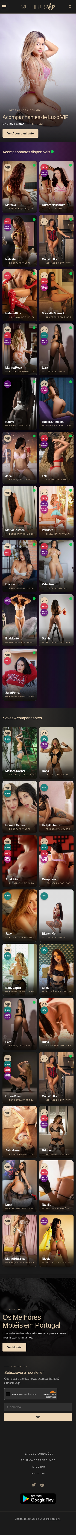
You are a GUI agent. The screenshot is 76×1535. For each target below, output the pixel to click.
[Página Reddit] (42, 1485)
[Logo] (38, 6)
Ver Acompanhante (20, 133)
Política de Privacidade (38, 1460)
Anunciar (38, 1473)
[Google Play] (38, 1503)
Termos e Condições (38, 1453)
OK (38, 1417)
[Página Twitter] (34, 1485)
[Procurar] (70, 7)
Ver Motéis (14, 1347)
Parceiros (38, 1466)
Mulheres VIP (54, 1519)
